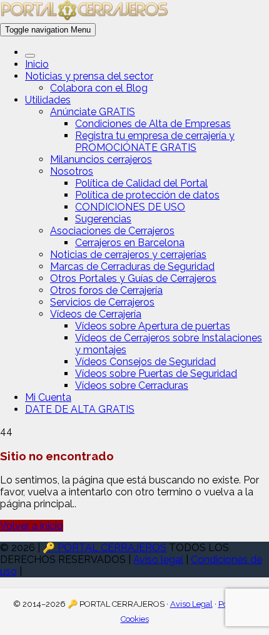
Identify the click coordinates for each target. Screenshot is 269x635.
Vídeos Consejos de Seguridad (145, 362)
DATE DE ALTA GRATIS (79, 409)
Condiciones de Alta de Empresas (153, 124)
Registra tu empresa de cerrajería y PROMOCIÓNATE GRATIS (155, 141)
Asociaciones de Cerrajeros (112, 231)
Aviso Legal (191, 604)
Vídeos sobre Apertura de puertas (152, 326)
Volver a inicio (31, 526)
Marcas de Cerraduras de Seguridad (132, 266)
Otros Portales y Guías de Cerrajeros (133, 278)
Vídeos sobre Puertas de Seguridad (156, 373)
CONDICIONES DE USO (130, 207)
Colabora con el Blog (99, 88)
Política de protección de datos (147, 195)
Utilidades (48, 100)
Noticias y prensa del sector (89, 76)
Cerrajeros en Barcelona (130, 243)
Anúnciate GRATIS (92, 112)
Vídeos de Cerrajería (95, 314)
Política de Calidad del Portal (141, 183)
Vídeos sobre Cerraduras (131, 385)
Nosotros (71, 171)
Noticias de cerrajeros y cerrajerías (128, 255)
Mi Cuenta (48, 397)
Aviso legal (158, 559)
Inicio (37, 64)
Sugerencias (103, 219)
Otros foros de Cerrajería (106, 290)
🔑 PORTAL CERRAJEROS (104, 548)
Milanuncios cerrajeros (101, 159)
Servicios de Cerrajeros (102, 302)
